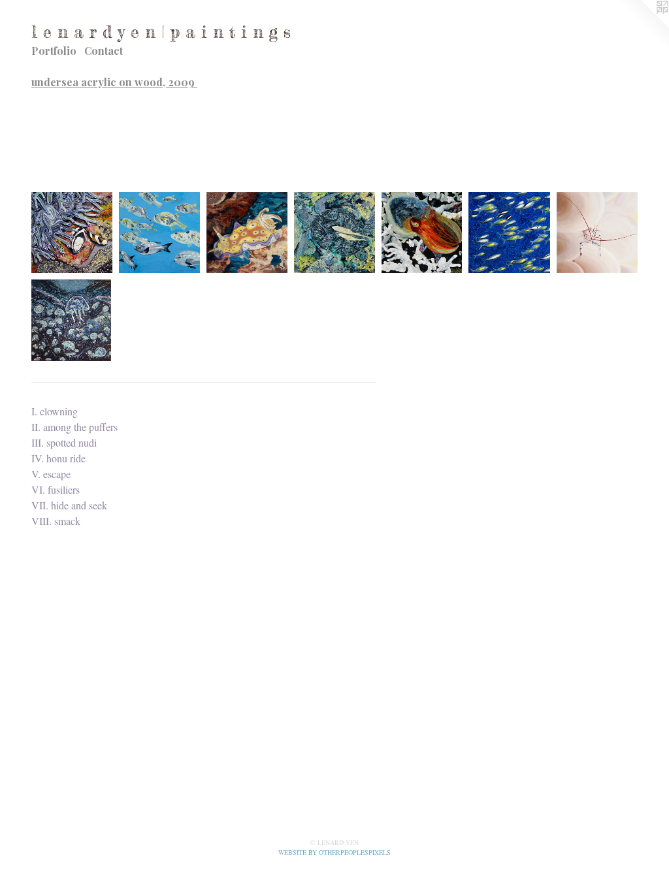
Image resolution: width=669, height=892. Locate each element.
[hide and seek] (597, 232)
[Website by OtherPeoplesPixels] (643, 26)
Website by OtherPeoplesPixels (334, 852)
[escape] (422, 232)
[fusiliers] (509, 232)
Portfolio (53, 50)
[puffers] (159, 232)
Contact (103, 50)
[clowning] (71, 232)
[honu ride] (334, 232)
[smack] (71, 320)
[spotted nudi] (246, 232)
